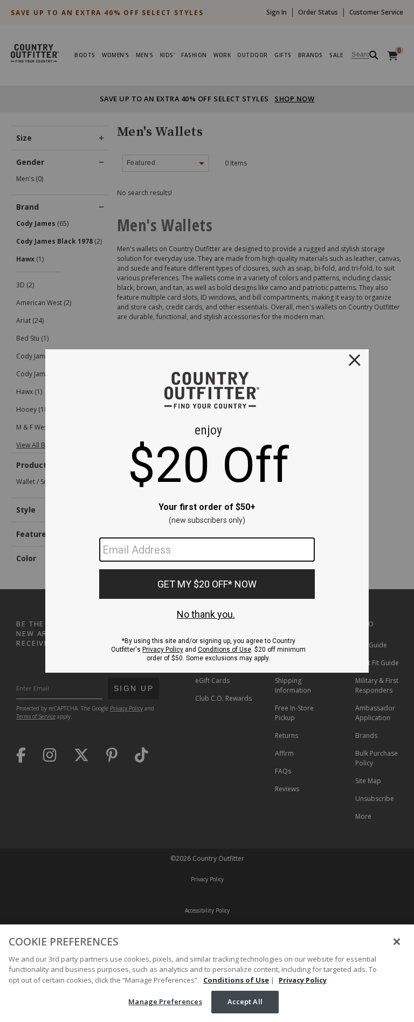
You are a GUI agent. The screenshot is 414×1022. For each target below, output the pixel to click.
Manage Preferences (165, 1001)
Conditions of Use (236, 980)
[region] (207, 973)
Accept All (245, 1001)
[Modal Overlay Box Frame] (207, 511)
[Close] (397, 942)
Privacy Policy (303, 980)
